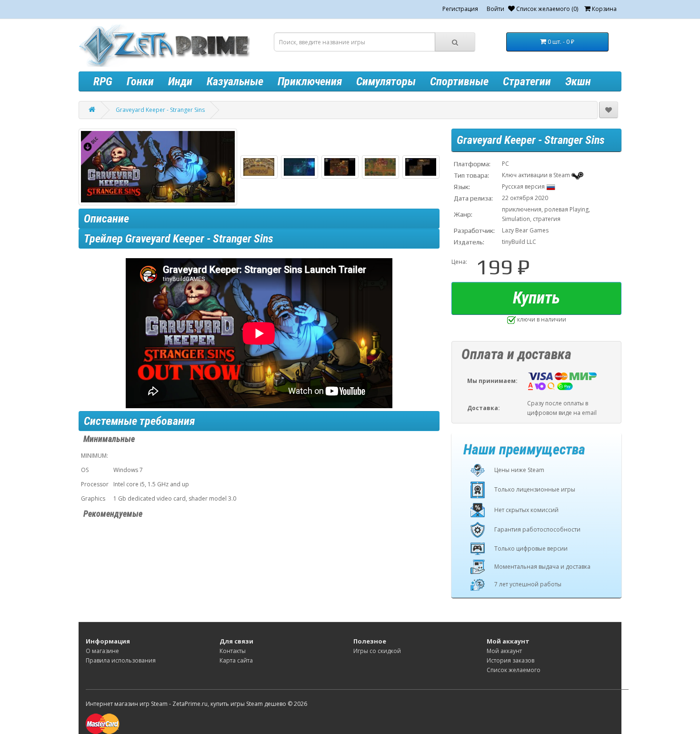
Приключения (310, 81)
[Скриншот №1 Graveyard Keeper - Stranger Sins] (259, 167)
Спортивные (459, 81)
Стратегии (527, 81)
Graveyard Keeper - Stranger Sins (160, 110)
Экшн (578, 81)
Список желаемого (513, 670)
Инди (180, 81)
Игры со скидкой (377, 651)
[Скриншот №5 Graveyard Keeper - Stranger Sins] (421, 167)
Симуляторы (386, 81)
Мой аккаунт (504, 651)
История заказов (510, 660)
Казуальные (235, 81)
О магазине (102, 651)
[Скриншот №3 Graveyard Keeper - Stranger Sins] (340, 167)
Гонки (140, 81)
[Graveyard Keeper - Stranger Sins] (158, 167)
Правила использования (121, 660)
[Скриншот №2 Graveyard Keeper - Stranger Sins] (299, 167)
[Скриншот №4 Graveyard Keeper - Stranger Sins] (380, 167)
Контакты (233, 651)
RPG (102, 81)
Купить (536, 298)
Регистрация (460, 9)
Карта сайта (236, 660)
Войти (495, 9)
